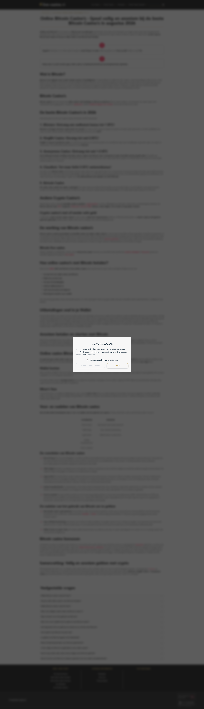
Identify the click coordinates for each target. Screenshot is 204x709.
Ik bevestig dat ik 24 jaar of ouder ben (103, 360)
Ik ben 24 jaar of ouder (90, 366)
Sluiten (117, 366)
